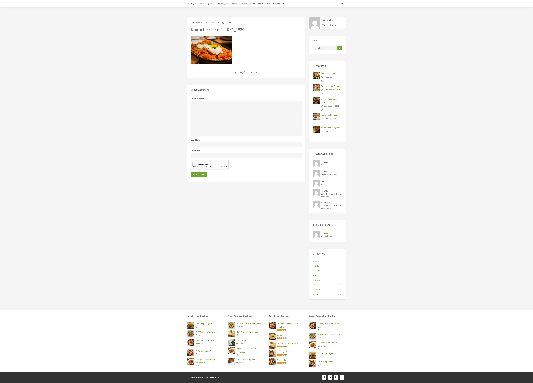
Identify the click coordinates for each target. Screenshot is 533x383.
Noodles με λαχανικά (204, 324)
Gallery (317, 266)
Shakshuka (281, 360)
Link (316, 275)
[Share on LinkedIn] (251, 72)
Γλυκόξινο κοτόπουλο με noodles (206, 342)
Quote (317, 280)
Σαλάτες (234, 3)
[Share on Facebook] (235, 72)
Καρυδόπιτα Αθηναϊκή (245, 359)
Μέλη (268, 3)
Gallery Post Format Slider (329, 100)
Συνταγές (192, 3)
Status (317, 289)
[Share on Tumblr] (256, 72)
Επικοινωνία (278, 3)
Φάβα (279, 335)
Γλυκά (252, 3)
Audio (317, 261)
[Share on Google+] (246, 72)
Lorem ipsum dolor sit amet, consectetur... (331, 195)
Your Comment (197, 99)
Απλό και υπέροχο (327, 165)
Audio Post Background (331, 128)
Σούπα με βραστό (203, 351)
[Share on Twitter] (241, 72)
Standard (318, 285)
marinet (211, 23)
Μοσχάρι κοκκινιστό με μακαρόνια (205, 361)
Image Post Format (329, 115)
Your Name (195, 140)
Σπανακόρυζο (242, 340)
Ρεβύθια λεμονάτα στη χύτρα (208, 332)
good (323, 184)
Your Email (195, 150)
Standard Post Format (330, 86)
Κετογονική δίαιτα (328, 73)
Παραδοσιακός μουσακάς (247, 332)
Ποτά (260, 3)
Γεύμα (201, 3)
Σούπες (244, 3)
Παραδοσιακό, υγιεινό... (329, 175)
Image (317, 270)
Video (317, 294)
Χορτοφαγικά (222, 3)
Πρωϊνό (210, 3)
